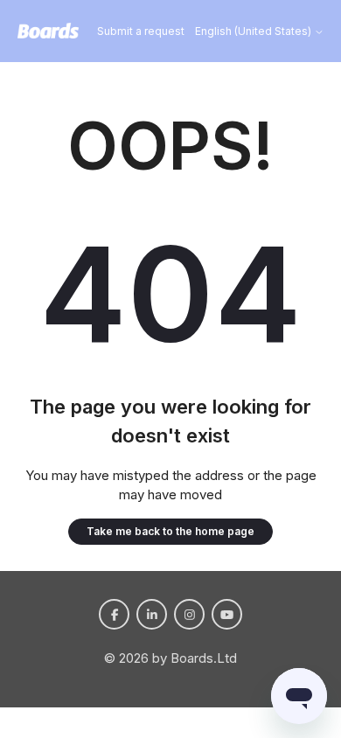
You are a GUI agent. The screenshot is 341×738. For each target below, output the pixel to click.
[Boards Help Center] (48, 31)
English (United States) (254, 31)
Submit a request (140, 31)
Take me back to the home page (170, 531)
